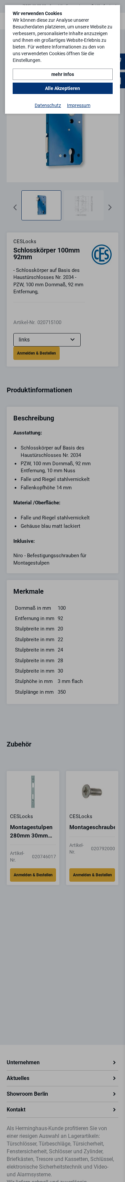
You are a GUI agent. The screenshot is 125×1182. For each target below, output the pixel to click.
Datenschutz (48, 105)
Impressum (78, 105)
